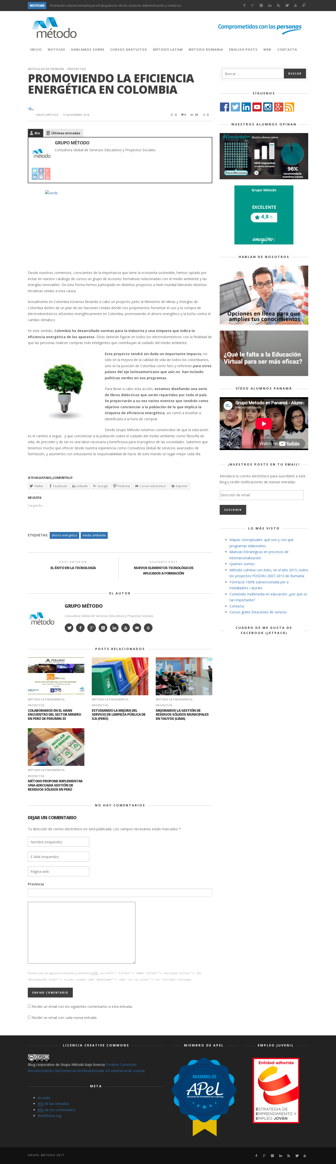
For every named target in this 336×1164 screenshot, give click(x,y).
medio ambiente (94, 535)
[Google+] (252, 5)
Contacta (236, 606)
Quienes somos (242, 563)
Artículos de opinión (46, 69)
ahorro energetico (64, 535)
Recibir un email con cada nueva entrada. (64, 1017)
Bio (37, 133)
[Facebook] (244, 5)
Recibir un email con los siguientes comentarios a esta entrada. (82, 1006)
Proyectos (76, 69)
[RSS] (278, 5)
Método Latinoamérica (46, 699)
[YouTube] (47, 177)
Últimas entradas (65, 133)
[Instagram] (261, 5)
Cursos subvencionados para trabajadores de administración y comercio (104, 5)
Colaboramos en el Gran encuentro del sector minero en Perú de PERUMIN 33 (54, 714)
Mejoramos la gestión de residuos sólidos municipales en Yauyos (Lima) (182, 714)
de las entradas (53, 1103)
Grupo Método (47, 115)
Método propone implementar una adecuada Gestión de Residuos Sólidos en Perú (55, 785)
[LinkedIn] (270, 5)
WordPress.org (49, 1115)
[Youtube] (295, 5)
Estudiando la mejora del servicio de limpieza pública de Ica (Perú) (118, 714)
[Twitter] (286, 5)
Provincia (36, 884)
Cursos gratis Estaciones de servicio (258, 612)
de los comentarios (57, 1109)
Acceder (44, 1097)
